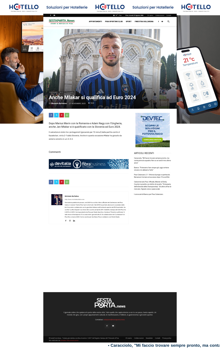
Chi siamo (150, 15)
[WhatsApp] (67, 115)
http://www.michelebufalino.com (74, 199)
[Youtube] (54, 15)
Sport (129, 22)
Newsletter (149, 338)
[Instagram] (71, 220)
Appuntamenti (95, 22)
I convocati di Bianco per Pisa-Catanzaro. (148, 194)
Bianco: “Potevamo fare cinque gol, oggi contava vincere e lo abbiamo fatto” (151, 169)
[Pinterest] (61, 115)
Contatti (168, 15)
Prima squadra (70, 92)
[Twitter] (56, 115)
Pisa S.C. (61, 92)
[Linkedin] (75, 220)
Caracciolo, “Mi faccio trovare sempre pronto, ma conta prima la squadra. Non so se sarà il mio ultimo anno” (152, 160)
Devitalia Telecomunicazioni (69, 340)
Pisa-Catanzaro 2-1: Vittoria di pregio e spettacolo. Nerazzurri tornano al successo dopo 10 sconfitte (152, 176)
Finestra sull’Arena (144, 22)
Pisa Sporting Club (114, 22)
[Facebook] (50, 15)
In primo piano (53, 92)
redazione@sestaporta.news (114, 319)
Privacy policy (166, 338)
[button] (168, 22)
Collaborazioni (159, 15)
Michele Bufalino (59, 103)
